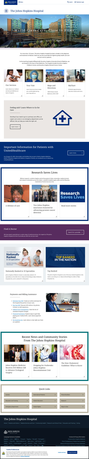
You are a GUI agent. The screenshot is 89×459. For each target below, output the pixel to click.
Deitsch (30, 445)
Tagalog (29, 439)
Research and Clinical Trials (54, 423)
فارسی (22, 445)
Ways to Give (64, 406)
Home (5, 423)
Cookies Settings (62, 452)
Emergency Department (12, 406)
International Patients (39, 394)
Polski (35, 443)
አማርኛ (11, 439)
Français (23, 439)
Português (41, 439)
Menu (20, 2)
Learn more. (72, 153)
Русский (35, 439)
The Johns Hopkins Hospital (26, 11)
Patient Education (38, 400)
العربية (24, 443)
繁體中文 (17, 439)
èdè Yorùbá (38, 441)
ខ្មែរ (35, 445)
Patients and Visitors (14, 423)
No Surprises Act (18, 320)
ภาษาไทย (11, 445)
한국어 (10, 443)
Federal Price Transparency (21, 309)
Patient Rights (37, 406)
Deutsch (30, 443)
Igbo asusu (31, 441)
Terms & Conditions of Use (63, 446)
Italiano (6, 441)
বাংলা (44, 441)
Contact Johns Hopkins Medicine (76, 439)
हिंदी (26, 445)
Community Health (41, 423)
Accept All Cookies (72, 452)
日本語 (5, 443)
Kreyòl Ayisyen (17, 443)
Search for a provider (74, 232)
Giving (78, 423)
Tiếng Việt (12, 441)
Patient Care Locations (79, 441)
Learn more (14, 127)
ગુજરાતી (6, 445)
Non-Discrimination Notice (78, 446)
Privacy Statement (80, 443)
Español (6, 439)
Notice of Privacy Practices (67, 443)
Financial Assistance (19, 314)
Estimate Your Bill (18, 301)
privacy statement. (25, 456)
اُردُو (17, 445)
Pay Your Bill (16, 305)
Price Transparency (67, 441)
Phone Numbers (65, 394)
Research (63, 400)
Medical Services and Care (28, 423)
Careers (8, 394)
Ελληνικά (41, 443)
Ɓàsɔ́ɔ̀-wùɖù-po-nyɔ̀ (21, 441)
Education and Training (12, 400)
